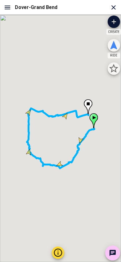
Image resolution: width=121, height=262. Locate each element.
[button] (94, 121)
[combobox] (60, 7)
